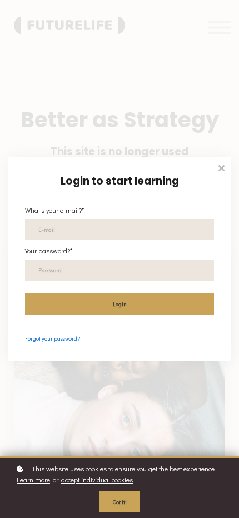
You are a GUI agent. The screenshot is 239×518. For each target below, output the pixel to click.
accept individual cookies (97, 479)
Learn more (33, 479)
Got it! (120, 502)
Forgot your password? (52, 338)
